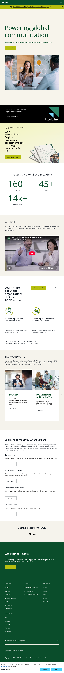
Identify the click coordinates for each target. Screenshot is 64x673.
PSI (6, 617)
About (7, 588)
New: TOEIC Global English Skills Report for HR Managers (31, 7)
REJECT (56, 669)
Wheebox (8, 631)
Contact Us (10, 567)
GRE (44, 595)
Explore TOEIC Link (13, 117)
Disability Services (10, 598)
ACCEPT (45, 669)
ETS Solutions (28, 591)
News (6, 602)
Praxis (45, 598)
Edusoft (7, 621)
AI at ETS (7, 591)
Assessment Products (31, 588)
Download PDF (54, 288)
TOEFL (45, 588)
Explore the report (13, 157)
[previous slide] (3, 321)
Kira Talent (8, 624)
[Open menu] (61, 2)
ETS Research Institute (31, 595)
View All (45, 602)
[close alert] (62, 7)
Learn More (10, 464)
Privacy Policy (5, 666)
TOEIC (45, 591)
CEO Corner (8, 605)
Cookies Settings (5, 669)
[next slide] (60, 321)
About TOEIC (10, 48)
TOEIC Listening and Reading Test (44, 396)
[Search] (58, 641)
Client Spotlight (38, 288)
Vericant (7, 628)
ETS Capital (8, 609)
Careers (7, 595)
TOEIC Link (14, 395)
